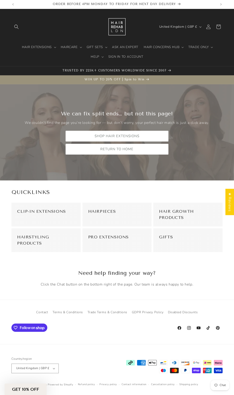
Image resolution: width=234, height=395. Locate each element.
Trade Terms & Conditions (107, 312)
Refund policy (86, 384)
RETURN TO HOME (117, 149)
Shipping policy (188, 384)
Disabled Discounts (183, 312)
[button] (16, 27)
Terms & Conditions (68, 312)
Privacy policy (108, 384)
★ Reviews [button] (229, 201)
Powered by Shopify (60, 384)
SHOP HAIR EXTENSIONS (117, 136)
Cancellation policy (163, 384)
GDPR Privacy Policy (147, 312)
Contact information (134, 384)
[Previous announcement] (13, 4)
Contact (42, 312)
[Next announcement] (221, 4)
